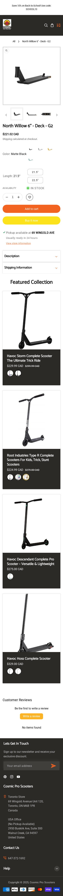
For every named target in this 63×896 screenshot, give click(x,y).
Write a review (31, 716)
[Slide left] (6, 115)
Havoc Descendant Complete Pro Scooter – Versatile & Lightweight (30, 561)
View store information (18, 243)
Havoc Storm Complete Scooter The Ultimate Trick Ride (29, 358)
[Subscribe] (53, 765)
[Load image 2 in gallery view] (31, 114)
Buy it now (31, 220)
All (14, 41)
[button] (58, 25)
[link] (46, 25)
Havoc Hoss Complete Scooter (28, 658)
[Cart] (52, 25)
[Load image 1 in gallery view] (16, 114)
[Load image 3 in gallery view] (46, 114)
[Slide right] (56, 115)
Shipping (7, 139)
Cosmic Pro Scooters (42, 882)
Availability (9, 188)
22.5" (35, 180)
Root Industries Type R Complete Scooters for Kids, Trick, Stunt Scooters (30, 460)
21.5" (35, 172)
